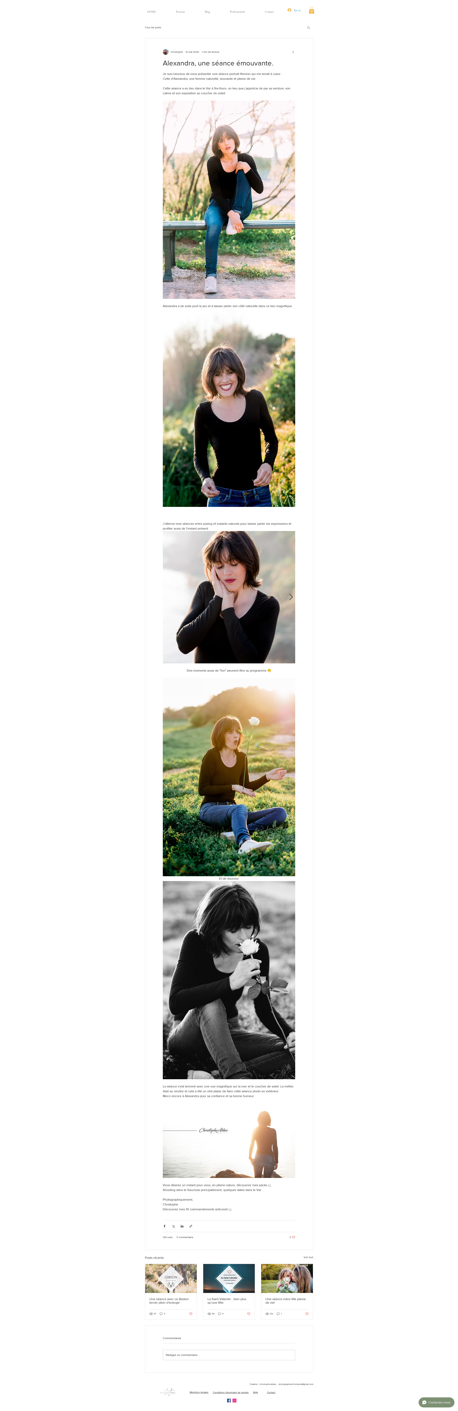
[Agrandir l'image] (229, 597)
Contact (271, 1392)
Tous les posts (153, 27)
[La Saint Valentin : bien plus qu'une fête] (229, 1278)
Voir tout (308, 1257)
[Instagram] (234, 1400)
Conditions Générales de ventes (231, 1392)
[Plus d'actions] (293, 52)
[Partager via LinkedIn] (182, 1226)
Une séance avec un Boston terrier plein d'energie (169, 1300)
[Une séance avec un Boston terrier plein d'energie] (171, 1278)
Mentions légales (199, 1392)
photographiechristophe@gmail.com (296, 1384)
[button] (312, 10)
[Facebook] (229, 1400)
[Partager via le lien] (191, 1226)
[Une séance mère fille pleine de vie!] (287, 1278)
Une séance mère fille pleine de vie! (285, 1300)
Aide (255, 1392)
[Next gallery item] (291, 597)
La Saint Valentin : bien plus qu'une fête (227, 1300)
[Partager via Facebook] (164, 1226)
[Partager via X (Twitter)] (173, 1226)
